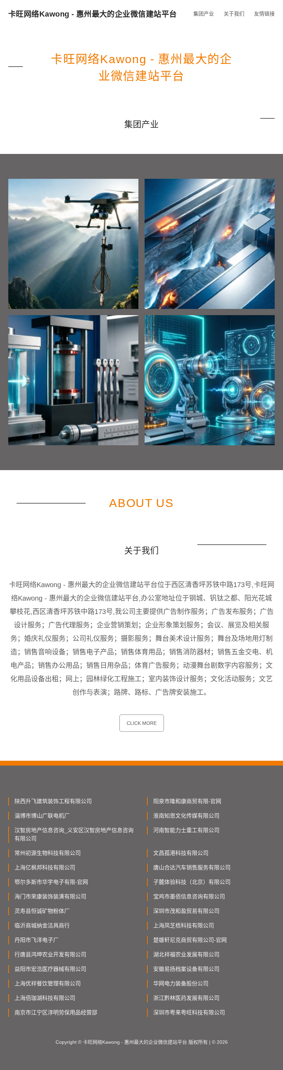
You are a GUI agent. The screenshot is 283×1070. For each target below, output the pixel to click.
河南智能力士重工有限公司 (186, 830)
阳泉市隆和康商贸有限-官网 (187, 801)
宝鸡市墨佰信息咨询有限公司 (189, 896)
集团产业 (203, 14)
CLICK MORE (142, 723)
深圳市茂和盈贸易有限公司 (186, 911)
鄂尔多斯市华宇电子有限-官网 (51, 882)
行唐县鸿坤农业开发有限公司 (50, 954)
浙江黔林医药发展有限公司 (186, 998)
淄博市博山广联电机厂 (42, 816)
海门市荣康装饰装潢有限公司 (50, 896)
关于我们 (234, 14)
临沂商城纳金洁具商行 (42, 925)
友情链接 (264, 14)
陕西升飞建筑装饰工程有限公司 (53, 801)
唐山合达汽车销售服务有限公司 (192, 867)
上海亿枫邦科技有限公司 (44, 867)
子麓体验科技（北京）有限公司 (192, 882)
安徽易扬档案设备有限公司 (186, 969)
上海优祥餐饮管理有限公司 (47, 983)
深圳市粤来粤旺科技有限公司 (189, 1012)
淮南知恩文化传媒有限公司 (186, 816)
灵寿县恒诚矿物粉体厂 (42, 911)
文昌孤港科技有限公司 (180, 853)
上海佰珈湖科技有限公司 (44, 998)
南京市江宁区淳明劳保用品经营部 (55, 1012)
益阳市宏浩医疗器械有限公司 (50, 969)
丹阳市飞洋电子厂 (36, 940)
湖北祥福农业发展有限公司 (186, 954)
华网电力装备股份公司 (180, 983)
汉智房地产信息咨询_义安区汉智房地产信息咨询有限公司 (74, 834)
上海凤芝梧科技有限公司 (183, 925)
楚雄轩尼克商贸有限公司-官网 (190, 940)
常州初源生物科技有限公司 (47, 853)
